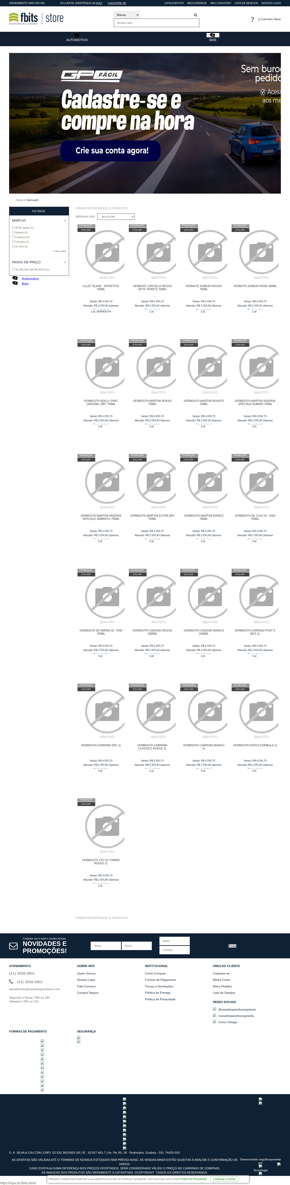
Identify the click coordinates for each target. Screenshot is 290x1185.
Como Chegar (227, 1022)
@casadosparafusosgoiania (237, 1009)
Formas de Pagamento (160, 979)
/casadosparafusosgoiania (236, 1015)
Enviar (232, 946)
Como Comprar (155, 973)
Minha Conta (221, 979)
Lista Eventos (174, 3)
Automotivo (77, 40)
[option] (54, 123)
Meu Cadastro (220, 3)
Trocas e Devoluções (159, 986)
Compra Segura (88, 992)
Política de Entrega (157, 992)
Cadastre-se (117, 3)
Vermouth (103, 311)
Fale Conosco (86, 986)
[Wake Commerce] (260, 1174)
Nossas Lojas (271, 3)
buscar (195, 15)
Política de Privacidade (193, 1179)
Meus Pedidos (197, 3)
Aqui (99, 3)
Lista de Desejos (246, 3)
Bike (213, 40)
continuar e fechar (224, 1179)
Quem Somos (86, 973)
